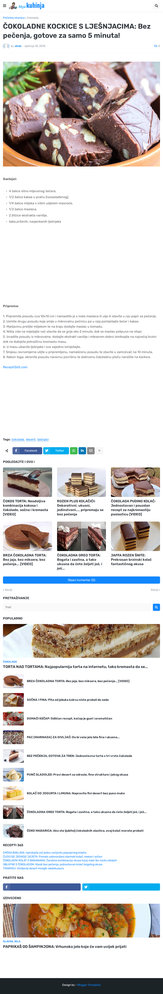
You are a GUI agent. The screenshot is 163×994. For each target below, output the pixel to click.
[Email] (91, 450)
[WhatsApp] (74, 450)
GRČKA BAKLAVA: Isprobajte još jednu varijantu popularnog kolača (44, 852)
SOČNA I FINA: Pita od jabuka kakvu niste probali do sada (68, 700)
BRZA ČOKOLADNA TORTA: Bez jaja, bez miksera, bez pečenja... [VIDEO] (25, 559)
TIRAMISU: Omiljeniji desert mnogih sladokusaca (33, 868)
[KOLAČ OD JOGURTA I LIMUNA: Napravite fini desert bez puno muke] (13, 793)
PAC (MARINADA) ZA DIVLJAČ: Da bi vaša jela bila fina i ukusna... (73, 737)
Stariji (154, 590)
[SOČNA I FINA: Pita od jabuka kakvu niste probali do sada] (13, 700)
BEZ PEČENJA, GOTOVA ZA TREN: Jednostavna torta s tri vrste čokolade (79, 756)
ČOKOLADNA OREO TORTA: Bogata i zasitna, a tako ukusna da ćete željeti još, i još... (79, 561)
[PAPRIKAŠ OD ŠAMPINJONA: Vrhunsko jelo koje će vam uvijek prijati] (81, 921)
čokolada (33, 18)
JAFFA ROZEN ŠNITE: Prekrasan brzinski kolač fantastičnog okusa (131, 559)
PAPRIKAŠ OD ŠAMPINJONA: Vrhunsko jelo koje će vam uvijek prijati (64, 946)
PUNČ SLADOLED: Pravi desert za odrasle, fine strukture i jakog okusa (77, 774)
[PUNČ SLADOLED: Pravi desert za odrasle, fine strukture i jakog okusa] (13, 775)
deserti (31, 439)
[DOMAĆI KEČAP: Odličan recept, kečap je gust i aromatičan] (13, 718)
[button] (4, 5)
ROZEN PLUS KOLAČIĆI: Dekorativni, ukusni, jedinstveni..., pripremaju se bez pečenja (80, 507)
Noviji (8, 590)
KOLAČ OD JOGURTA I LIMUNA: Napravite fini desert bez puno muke (76, 793)
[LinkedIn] (82, 450)
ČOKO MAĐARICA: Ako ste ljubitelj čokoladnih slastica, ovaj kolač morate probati (85, 830)
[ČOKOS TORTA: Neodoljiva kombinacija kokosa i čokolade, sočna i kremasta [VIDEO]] (27, 482)
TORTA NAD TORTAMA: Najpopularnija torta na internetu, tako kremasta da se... (75, 666)
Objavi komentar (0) (81, 580)
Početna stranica (14, 18)
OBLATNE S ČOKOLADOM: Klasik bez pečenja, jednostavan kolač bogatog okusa (52, 864)
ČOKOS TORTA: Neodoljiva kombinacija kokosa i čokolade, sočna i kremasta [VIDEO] (25, 507)
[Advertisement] (81, 269)
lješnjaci (43, 439)
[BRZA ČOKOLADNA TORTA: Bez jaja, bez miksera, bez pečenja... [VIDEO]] (27, 536)
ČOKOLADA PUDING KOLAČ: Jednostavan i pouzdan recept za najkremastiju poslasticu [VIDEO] (133, 507)
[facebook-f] (42, 887)
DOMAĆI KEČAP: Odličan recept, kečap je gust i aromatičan (69, 718)
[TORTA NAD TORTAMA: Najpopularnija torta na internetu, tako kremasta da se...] (81, 641)
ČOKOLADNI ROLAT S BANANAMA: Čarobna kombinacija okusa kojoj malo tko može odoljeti (60, 860)
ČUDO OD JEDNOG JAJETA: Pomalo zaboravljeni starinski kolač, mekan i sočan (52, 856)
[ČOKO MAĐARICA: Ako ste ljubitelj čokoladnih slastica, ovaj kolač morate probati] (13, 831)
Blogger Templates (89, 985)
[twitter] (121, 887)
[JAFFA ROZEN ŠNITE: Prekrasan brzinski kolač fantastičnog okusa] (135, 536)
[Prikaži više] (99, 450)
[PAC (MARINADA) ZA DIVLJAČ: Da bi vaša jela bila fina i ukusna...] (13, 737)
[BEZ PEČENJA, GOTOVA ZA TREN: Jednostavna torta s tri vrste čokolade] (13, 756)
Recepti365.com (15, 367)
